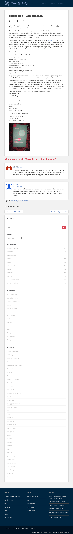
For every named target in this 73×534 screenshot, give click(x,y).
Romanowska (11, 336)
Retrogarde (10, 333)
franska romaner (12, 308)
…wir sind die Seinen (13, 351)
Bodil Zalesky (35, 532)
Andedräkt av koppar (13, 358)
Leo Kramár (10, 421)
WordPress (66, 532)
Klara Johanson (31, 510)
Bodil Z (20, 21)
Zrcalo (9, 477)
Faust (28, 500)
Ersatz (9, 305)
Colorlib (55, 532)
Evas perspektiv (11, 376)
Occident (9, 435)
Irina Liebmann (31, 507)
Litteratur (27, 21)
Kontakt (33, 528)
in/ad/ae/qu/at (11, 312)
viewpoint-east (11, 466)
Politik (9, 262)
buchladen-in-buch (12, 298)
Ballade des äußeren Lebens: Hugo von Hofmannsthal (57, 497)
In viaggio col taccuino (13, 404)
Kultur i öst (10, 418)
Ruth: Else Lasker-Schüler (56, 509)
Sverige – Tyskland (12, 283)
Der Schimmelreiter (32, 496)
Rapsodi (9, 442)
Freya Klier (10, 383)
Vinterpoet (10, 473)
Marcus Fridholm (12, 428)
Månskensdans (11, 425)
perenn (9, 326)
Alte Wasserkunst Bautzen (12, 496)
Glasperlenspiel (31, 503)
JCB (8, 411)
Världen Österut (11, 463)
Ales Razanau (52, 40)
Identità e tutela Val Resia (14, 393)
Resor (9, 258)
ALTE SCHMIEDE (12, 294)
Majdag (6, 510)
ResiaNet (9, 445)
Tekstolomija (11, 459)
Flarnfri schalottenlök (13, 379)
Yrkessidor (61, 3)
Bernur (9, 362)
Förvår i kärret (8, 500)
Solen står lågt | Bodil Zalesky (19, 201)
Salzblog (9, 452)
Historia (9, 276)
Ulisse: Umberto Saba (55, 517)
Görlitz (6, 503)
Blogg (44, 3)
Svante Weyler (11, 456)
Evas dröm (10, 372)
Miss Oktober (8, 517)
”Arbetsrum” (52, 3)
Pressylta (9, 438)
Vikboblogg (10, 470)
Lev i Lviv (9, 322)
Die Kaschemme (12, 369)
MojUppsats (10, 431)
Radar (9, 329)
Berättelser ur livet (12, 248)
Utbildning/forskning (13, 279)
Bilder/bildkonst (11, 255)
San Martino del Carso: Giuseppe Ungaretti (58, 513)
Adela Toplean (11, 355)
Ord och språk (11, 265)
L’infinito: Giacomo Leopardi (57, 502)
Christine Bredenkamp (13, 301)
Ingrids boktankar (12, 407)
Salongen (10, 340)
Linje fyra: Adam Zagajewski (57, 505)
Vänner (6, 514)
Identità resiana (11, 397)
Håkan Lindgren (11, 390)
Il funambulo (10, 400)
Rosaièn (9, 449)
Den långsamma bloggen (14, 365)
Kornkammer (11, 315)
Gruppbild (7, 507)
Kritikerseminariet (12, 319)
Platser (9, 269)
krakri (8, 414)
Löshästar (10, 272)
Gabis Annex (10, 386)
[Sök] (64, 227)
